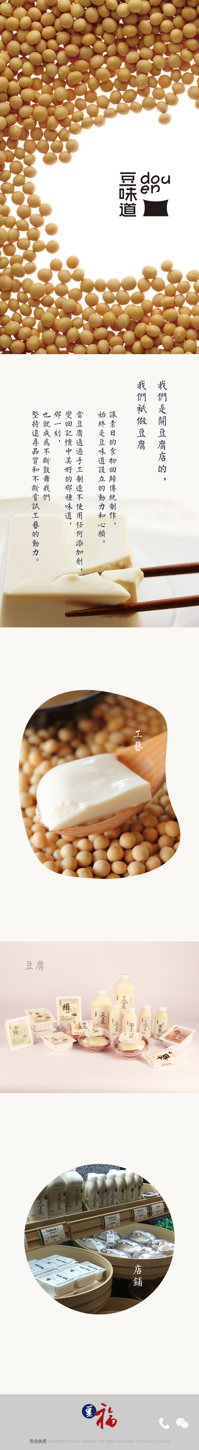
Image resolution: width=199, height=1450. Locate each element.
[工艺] (99, 784)
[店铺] (99, 1239)
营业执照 (38, 1441)
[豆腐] (99, 1016)
